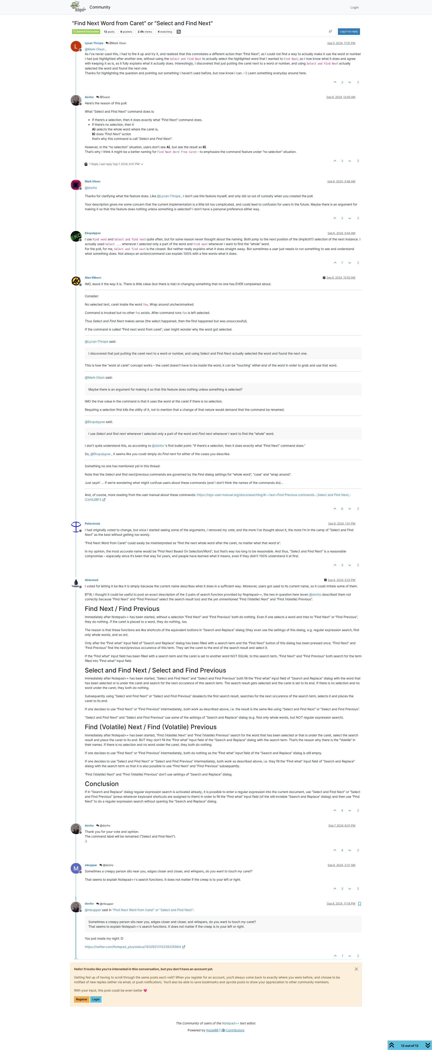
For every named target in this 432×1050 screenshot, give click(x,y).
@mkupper (106, 903)
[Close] (356, 969)
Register (81, 999)
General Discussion (87, 31)
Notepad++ (230, 1023)
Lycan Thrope (94, 43)
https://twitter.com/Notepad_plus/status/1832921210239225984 (133, 947)
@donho (104, 825)
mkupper (91, 865)
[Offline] (78, 46)
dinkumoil (91, 580)
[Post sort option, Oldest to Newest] (330, 31)
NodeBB (212, 1030)
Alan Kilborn (93, 277)
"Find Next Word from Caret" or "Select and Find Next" (152, 910)
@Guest (104, 97)
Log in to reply (349, 31)
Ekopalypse (93, 233)
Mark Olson (92, 181)
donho (89, 97)
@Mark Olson (117, 43)
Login (95, 999)
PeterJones (92, 523)
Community (100, 7)
